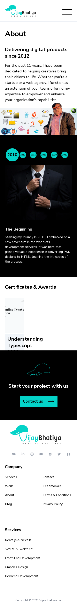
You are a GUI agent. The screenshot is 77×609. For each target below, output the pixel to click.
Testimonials (52, 486)
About (9, 495)
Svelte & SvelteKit (19, 549)
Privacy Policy (53, 504)
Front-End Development (22, 558)
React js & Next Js (18, 540)
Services (11, 477)
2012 (22, 154)
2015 (33, 154)
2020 (54, 154)
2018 (43, 154)
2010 (12, 155)
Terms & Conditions (57, 495)
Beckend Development (21, 576)
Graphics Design (16, 567)
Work (9, 486)
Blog (8, 504)
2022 (64, 154)
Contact (48, 477)
